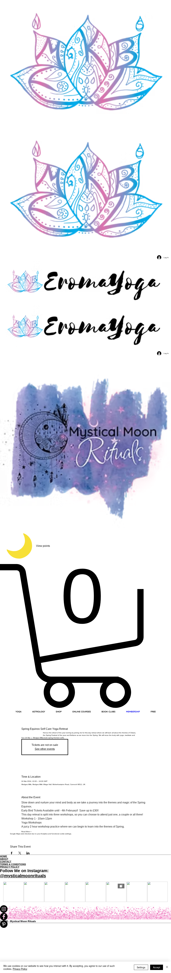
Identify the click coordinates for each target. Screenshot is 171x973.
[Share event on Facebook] (11, 853)
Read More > (26, 831)
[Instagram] (85, 909)
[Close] (167, 967)
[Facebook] (85, 916)
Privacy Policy (20, 968)
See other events (45, 749)
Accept (156, 967)
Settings (141, 967)
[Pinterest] (85, 924)
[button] (85, 636)
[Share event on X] (19, 853)
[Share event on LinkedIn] (28, 853)
